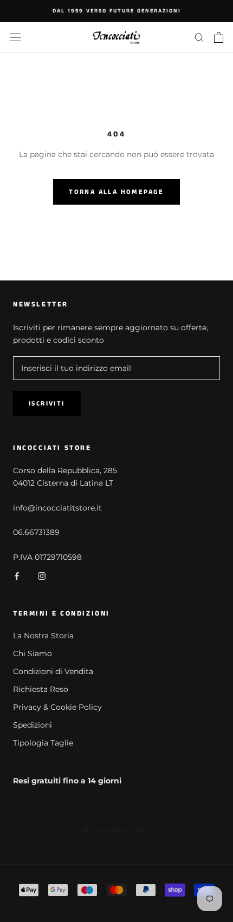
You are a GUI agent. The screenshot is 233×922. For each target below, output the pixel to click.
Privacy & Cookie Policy (57, 707)
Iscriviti (47, 403)
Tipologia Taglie (43, 743)
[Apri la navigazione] (15, 37)
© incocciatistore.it (116, 829)
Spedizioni (32, 725)
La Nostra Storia (43, 635)
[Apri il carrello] (218, 37)
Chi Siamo (32, 653)
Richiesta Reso (40, 689)
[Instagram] (42, 576)
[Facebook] (17, 576)
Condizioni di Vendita (53, 671)
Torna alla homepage (116, 192)
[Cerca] (199, 37)
